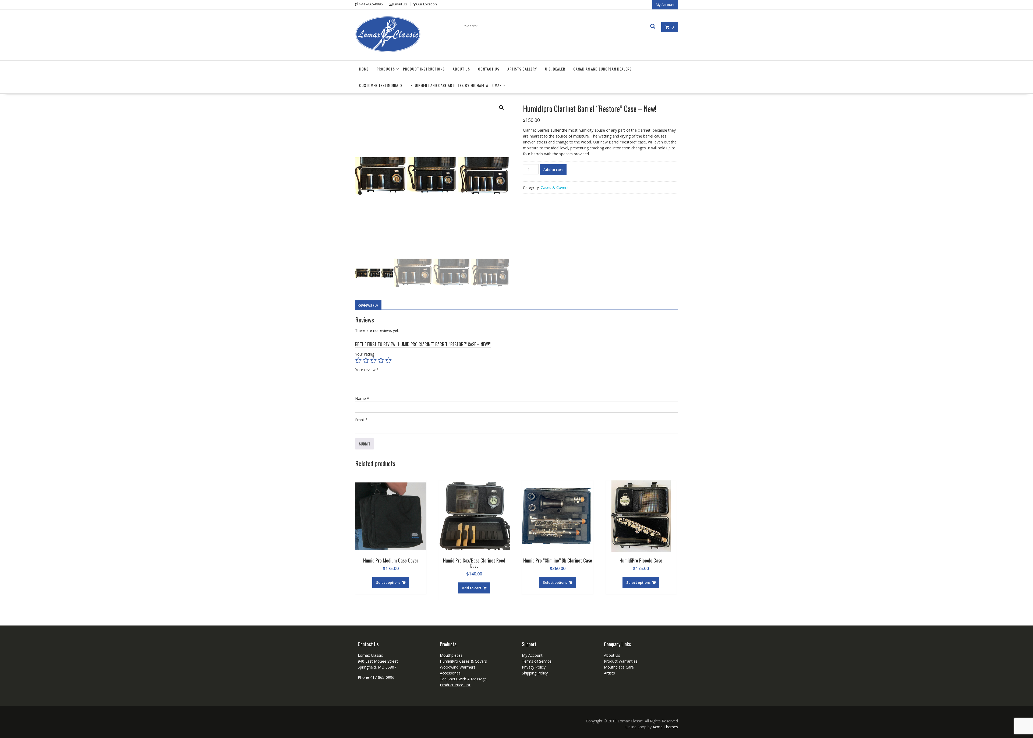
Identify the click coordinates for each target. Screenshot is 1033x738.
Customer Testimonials (380, 85)
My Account (665, 4)
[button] (501, 108)
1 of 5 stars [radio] (358, 360)
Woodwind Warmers (457, 667)
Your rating (364, 354)
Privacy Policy (534, 667)
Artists (609, 673)
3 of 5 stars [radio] (373, 360)
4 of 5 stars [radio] (381, 360)
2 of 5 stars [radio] (366, 360)
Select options (388, 582)
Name (362, 398)
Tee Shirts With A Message (463, 678)
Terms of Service (536, 661)
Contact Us (488, 69)
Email (361, 419)
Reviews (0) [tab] (368, 305)
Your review (367, 369)
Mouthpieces (451, 655)
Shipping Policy (535, 673)
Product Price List (455, 684)
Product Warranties (621, 661)
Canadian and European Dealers (602, 69)
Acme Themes (665, 726)
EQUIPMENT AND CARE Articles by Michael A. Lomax (456, 85)
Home (364, 69)
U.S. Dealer (555, 69)
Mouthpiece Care (619, 667)
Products (386, 69)
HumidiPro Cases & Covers (463, 661)
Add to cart (553, 169)
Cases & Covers (554, 187)
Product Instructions (424, 69)
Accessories (450, 673)
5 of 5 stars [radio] (388, 360)
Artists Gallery (522, 69)
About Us (461, 69)
